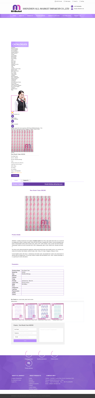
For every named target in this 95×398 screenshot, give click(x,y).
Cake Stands (13, 81)
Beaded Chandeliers (14, 48)
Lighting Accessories (14, 64)
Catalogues (27, 129)
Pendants (12, 54)
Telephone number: (16, 334)
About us (21, 15)
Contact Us (75, 1)
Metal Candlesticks (14, 76)
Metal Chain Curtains (15, 70)
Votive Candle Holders (15, 77)
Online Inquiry (67, 1)
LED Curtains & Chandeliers (16, 85)
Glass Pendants (14, 55)
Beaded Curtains (14, 69)
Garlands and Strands (15, 84)
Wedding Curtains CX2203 (57, 320)
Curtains (12, 67)
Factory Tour (67, 15)
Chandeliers (13, 47)
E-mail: (16, 336)
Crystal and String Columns (16, 82)
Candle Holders (14, 74)
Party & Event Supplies (15, 86)
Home (14, 15)
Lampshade (13, 65)
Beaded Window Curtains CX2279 (44, 320)
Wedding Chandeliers (15, 52)
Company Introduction (16, 378)
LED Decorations (14, 88)
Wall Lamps (13, 63)
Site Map (82, 1)
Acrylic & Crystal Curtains (16, 68)
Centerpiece (13, 87)
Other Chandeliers (14, 53)
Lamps (12, 59)
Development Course (16, 380)
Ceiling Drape (13, 79)
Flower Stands (13, 83)
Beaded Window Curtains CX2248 (18, 320)
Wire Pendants (13, 57)
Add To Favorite (59, 1)
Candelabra (13, 75)
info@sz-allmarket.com (79, 8)
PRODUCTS (13, 129)
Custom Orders (40, 15)
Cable (12, 66)
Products (30, 15)
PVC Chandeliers (14, 50)
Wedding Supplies (14, 78)
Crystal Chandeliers (14, 49)
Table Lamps (13, 62)
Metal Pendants (14, 56)
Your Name (16, 329)
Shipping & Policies (54, 15)
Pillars (12, 89)
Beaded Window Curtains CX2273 (31, 320)
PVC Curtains (13, 72)
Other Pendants (14, 58)
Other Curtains (13, 73)
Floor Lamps (13, 60)
